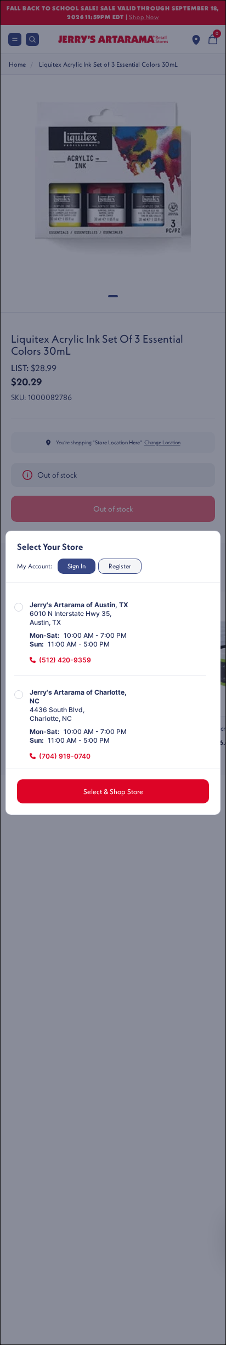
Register (120, 566)
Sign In (76, 566)
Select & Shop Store (113, 791)
